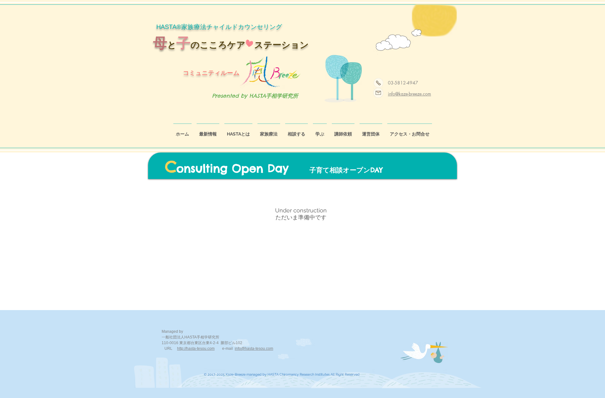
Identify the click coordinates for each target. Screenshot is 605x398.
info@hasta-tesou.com (254, 348)
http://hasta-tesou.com (196, 348)
